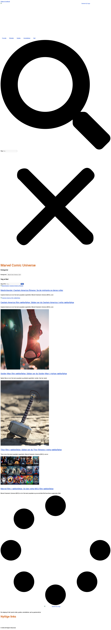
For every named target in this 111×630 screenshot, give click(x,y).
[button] (55, 95)
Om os (2, 620)
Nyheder (11, 38)
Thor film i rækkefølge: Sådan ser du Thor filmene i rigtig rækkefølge (31, 450)
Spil (34, 38)
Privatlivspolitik (5, 622)
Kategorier (3, 274)
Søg (2, 151)
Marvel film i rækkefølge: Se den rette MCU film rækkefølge (27, 489)
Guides (19, 38)
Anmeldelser (27, 38)
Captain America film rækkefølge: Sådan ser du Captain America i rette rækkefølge (37, 302)
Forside (4, 38)
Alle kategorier (5, 624)
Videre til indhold (5, 1)
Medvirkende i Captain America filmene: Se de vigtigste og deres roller (32, 290)
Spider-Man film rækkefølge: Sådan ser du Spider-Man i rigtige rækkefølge (34, 373)
